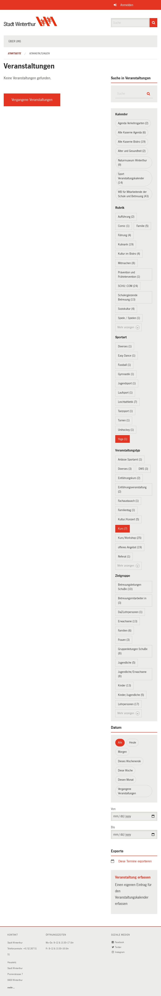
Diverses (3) (125, 468)
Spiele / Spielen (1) (129, 318)
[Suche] (153, 22)
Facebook (119, 942)
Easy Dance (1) (126, 355)
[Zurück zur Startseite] (30, 24)
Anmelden (126, 5)
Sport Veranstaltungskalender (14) (131, 178)
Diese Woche (125, 770)
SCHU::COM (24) (128, 286)
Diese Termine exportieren (135, 861)
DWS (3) (143, 468)
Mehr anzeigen (126, 327)
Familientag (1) (126, 510)
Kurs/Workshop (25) (129, 537)
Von (113, 809)
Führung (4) (124, 235)
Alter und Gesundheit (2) (131, 151)
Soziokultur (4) (126, 308)
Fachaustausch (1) (128, 500)
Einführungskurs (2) (129, 478)
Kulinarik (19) (126, 244)
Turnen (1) (124, 420)
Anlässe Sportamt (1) (130, 459)
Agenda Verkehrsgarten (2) (133, 123)
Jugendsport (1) (127, 383)
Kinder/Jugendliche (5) (131, 694)
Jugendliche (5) (126, 662)
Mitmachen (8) (126, 263)
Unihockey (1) (126, 429)
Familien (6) (124, 630)
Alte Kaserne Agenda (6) (132, 132)
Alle (120, 742)
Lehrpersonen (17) (128, 704)
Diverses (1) (125, 346)
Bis (113, 827)
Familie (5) (142, 225)
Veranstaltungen (39, 53)
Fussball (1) (124, 364)
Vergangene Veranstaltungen (32, 100)
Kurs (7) (122, 528)
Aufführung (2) (126, 216)
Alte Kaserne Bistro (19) (131, 141)
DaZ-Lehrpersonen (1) (130, 612)
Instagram (120, 952)
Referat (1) (124, 556)
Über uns (14, 41)
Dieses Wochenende (129, 761)
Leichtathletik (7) (127, 401)
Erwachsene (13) (127, 621)
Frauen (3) (124, 639)
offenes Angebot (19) (130, 547)
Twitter (118, 947)
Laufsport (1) (125, 392)
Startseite (14, 53)
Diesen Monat (126, 779)
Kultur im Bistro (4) (129, 253)
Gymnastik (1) (126, 374)
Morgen (122, 751)
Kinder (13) (124, 685)
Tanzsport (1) (125, 411)
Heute (132, 742)
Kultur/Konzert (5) (128, 519)
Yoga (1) (122, 439)
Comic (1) (123, 225)
